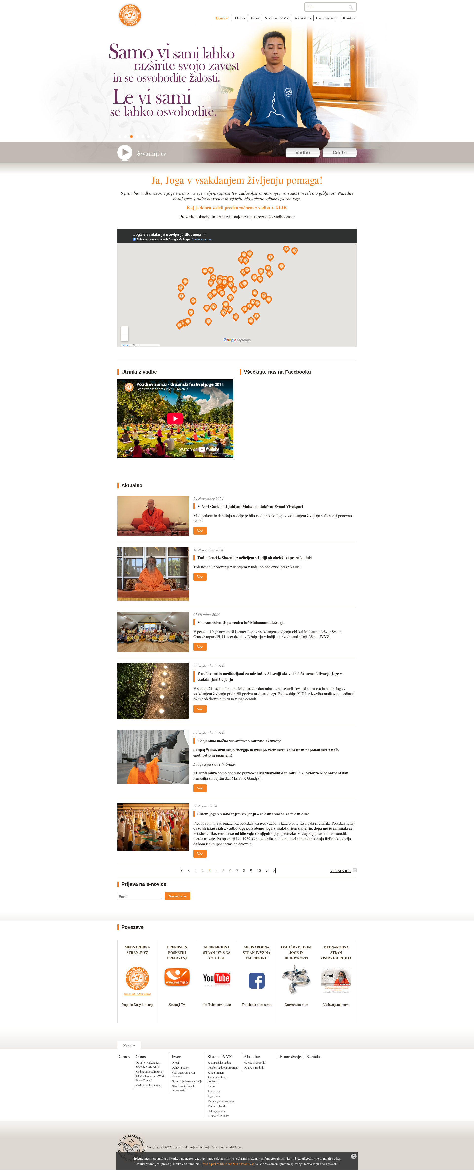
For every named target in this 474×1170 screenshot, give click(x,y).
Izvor (255, 18)
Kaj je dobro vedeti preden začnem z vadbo (228, 207)
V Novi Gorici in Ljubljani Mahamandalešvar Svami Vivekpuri (250, 506)
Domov (222, 18)
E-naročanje (326, 18)
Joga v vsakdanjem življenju (130, 18)
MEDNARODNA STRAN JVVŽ (137, 952)
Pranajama (214, 1091)
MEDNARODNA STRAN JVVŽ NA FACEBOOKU (256, 952)
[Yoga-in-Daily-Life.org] (137, 996)
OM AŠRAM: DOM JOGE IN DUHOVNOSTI (296, 952)
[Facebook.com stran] (256, 996)
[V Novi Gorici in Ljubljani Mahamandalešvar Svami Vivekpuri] (153, 534)
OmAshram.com (296, 1005)
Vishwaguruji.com (336, 1005)
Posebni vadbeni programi (223, 1067)
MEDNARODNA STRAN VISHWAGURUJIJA (336, 952)
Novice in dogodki (254, 1062)
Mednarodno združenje (149, 1071)
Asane (211, 1086)
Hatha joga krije (217, 1111)
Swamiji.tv (151, 153)
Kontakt (350, 18)
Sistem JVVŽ (277, 18)
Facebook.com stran (256, 1005)
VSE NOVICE (340, 870)
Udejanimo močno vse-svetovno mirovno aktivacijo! (240, 741)
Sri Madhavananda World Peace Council (150, 1078)
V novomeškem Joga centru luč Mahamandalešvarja (241, 622)
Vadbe (303, 152)
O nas (239, 18)
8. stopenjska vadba (219, 1062)
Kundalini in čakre (218, 1116)
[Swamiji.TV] (177, 996)
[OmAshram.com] (296, 996)
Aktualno (302, 18)
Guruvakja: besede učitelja (187, 1081)
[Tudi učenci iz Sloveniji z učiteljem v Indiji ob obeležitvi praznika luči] (153, 599)
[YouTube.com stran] (217, 996)
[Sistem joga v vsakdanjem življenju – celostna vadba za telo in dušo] (153, 849)
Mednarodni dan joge (148, 1085)
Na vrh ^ (129, 1045)
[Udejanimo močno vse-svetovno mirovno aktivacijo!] (153, 782)
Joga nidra (214, 1096)
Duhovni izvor (180, 1067)
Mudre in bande (217, 1106)
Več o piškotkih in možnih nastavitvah (229, 1163)
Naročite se (177, 896)
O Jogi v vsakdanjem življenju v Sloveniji (148, 1064)
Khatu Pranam (216, 1072)
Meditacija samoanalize (221, 1101)
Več (200, 530)
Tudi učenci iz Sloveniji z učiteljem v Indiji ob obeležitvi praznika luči (255, 557)
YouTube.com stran (217, 1005)
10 (259, 870)
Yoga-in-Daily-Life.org (137, 1005)
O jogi (175, 1062)
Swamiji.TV (177, 1005)
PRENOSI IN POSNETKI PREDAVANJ (177, 952)
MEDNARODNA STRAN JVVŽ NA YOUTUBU (217, 952)
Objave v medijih (254, 1067)
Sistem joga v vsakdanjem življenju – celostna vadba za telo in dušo (253, 814)
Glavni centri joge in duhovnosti (183, 1088)
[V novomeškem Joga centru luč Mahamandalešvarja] (153, 650)
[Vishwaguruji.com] (336, 996)
